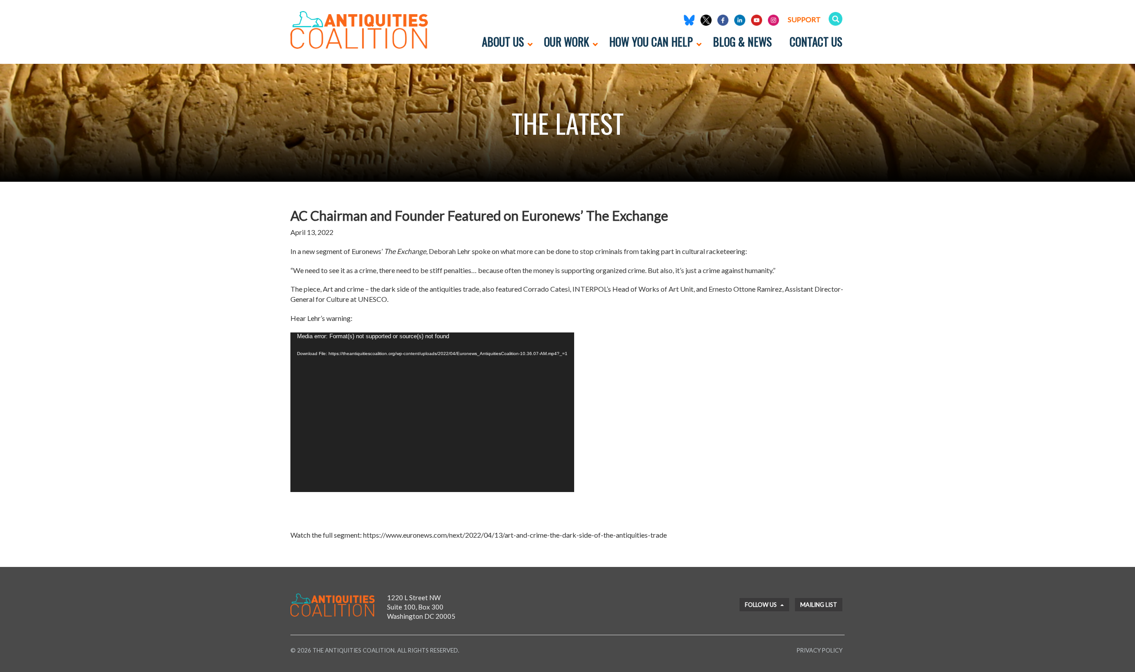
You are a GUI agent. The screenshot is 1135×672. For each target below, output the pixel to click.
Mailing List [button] (818, 604)
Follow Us (761, 604)
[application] (432, 412)
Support (804, 19)
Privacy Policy (819, 650)
